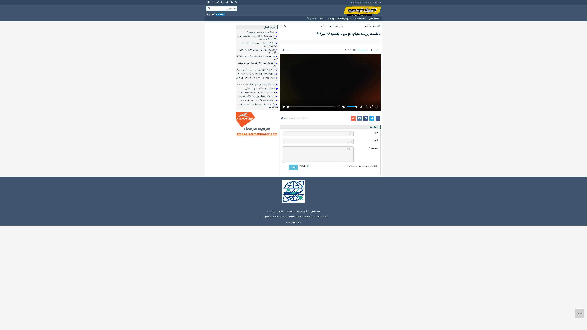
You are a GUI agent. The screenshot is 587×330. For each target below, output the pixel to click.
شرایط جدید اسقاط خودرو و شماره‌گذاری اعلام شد (256, 96)
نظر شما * (373, 148)
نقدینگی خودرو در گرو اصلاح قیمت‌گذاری (260, 88)
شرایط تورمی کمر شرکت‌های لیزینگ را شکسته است (256, 84)
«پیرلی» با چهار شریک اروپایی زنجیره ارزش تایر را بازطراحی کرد (258, 51)
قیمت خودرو (360, 18)
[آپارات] (227, 2)
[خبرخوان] (231, 2)
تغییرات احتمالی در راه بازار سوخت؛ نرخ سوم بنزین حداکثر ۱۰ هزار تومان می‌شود (258, 37)
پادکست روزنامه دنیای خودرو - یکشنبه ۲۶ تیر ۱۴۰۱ (348, 34)
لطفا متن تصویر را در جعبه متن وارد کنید (362, 166)
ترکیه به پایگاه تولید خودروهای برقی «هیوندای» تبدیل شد (257, 79)
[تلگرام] (208, 2)
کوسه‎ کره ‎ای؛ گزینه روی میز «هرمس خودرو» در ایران (255, 69)
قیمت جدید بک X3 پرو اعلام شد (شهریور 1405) (257, 92)
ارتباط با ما (311, 18)
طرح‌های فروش (344, 18)
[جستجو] (236, 2)
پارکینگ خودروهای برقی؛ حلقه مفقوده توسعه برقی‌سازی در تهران (260, 44)
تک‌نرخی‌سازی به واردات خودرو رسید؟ (261, 32)
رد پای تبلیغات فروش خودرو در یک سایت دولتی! (256, 73)
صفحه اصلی (374, 18)
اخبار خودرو (360, 10)
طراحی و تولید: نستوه (293, 222)
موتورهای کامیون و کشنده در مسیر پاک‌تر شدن (258, 100)
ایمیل (375, 140)
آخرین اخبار (269, 27)
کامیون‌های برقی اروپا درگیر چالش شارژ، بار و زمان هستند (258, 64)
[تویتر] (218, 2)
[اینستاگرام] (222, 2)
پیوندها (331, 18)
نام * (376, 132)
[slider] (315, 50)
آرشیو (322, 18)
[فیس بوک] (213, 2)
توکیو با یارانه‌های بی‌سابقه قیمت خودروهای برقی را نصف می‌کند (258, 105)
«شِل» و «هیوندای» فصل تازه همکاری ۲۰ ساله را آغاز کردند (257, 58)
